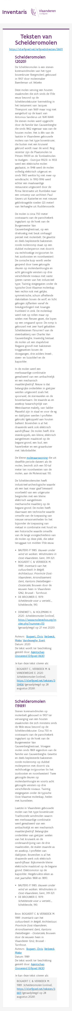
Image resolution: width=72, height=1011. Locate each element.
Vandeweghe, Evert (34, 640)
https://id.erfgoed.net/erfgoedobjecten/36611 (36, 49)
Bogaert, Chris (34, 636)
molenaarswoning (37, 457)
